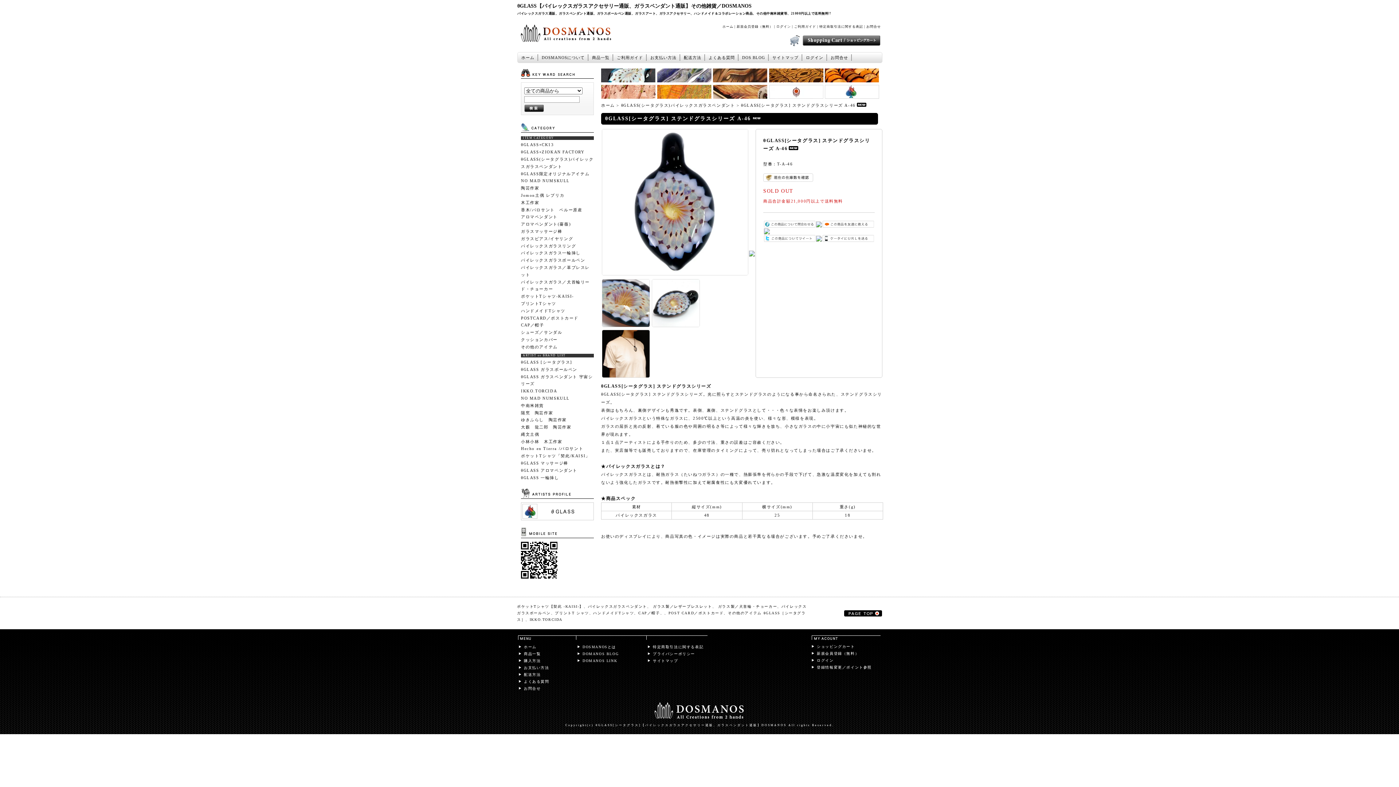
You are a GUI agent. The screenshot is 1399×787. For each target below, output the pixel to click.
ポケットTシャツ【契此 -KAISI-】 (550, 606)
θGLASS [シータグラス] (546, 362)
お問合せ (873, 26)
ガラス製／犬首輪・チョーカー (747, 606)
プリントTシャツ (538, 303)
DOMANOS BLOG (601, 654)
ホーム (727, 26)
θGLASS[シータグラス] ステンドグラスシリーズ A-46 (798, 105)
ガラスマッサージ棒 (541, 231)
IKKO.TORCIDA (539, 391)
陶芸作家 (530, 188)
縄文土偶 (530, 434)
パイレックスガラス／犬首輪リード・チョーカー (555, 285)
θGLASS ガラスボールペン (549, 369)
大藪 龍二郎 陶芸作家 (546, 427)
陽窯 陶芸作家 (537, 413)
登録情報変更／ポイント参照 (844, 667)
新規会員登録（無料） (755, 26)
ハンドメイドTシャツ (543, 311)
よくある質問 (722, 57)
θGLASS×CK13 (537, 144)
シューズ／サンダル (541, 332)
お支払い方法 (663, 57)
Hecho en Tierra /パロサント (554, 448)
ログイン (783, 26)
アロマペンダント (539, 217)
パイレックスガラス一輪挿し (551, 253)
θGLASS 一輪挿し (540, 477)
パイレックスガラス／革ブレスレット (555, 271)
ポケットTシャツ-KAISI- (547, 296)
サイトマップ (785, 57)
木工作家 (530, 202)
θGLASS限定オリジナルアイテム (555, 174)
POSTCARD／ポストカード (550, 318)
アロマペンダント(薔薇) (546, 224)
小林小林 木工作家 (541, 441)
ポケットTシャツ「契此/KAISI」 (555, 456)
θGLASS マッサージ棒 (544, 463)
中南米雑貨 (532, 405)
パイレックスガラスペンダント (617, 606)
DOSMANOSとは (599, 647)
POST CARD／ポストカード (696, 613)
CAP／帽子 (532, 325)
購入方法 (532, 661)
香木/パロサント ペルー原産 (551, 210)
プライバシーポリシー (674, 654)
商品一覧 (601, 57)
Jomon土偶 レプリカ (542, 195)
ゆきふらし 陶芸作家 (544, 420)
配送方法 (692, 57)
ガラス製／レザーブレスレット (682, 606)
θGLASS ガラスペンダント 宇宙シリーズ (557, 380)
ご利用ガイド (805, 26)
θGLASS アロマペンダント (549, 470)
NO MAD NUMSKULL (545, 181)
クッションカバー (539, 339)
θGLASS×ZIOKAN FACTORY (553, 152)
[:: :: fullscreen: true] (557, 518)
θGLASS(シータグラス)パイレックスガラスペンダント (557, 163)
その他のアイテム (539, 347)
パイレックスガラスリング (548, 246)
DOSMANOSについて (563, 57)
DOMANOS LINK (600, 661)
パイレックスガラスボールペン (553, 260)
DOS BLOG (753, 57)
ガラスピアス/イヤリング (547, 238)
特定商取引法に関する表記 (841, 26)
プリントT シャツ (572, 613)
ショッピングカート (836, 647)
